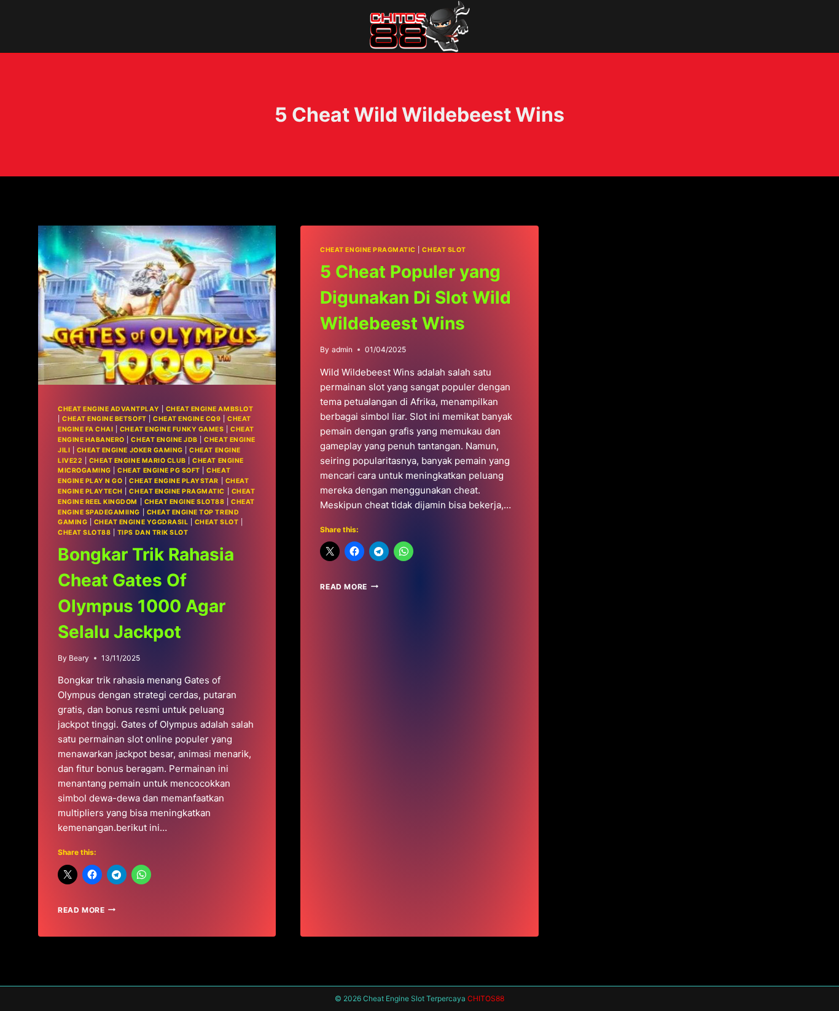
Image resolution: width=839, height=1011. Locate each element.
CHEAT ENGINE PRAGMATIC (177, 491)
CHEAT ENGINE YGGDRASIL (141, 522)
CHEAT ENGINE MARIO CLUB (137, 461)
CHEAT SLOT (216, 522)
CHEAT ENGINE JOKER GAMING (130, 450)
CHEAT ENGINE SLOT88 (184, 502)
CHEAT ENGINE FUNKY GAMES (172, 429)
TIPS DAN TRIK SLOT (152, 533)
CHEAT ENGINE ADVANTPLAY (108, 409)
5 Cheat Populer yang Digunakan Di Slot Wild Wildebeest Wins (415, 297)
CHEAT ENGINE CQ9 (186, 419)
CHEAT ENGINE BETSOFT (104, 419)
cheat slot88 (84, 533)
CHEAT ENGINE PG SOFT (158, 470)
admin (342, 349)
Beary (79, 658)
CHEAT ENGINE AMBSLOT (210, 409)
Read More (86, 910)
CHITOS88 (485, 998)
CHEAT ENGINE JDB (164, 440)
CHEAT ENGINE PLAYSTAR (174, 481)
